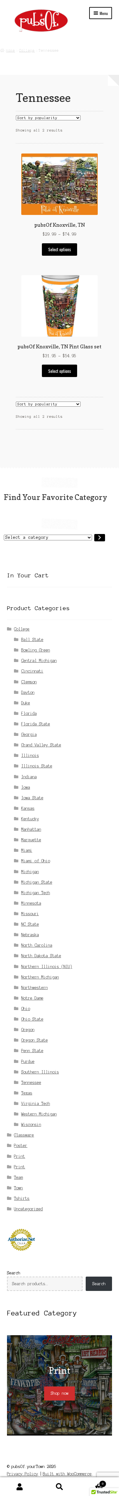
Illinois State (36, 766)
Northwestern (34, 988)
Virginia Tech (35, 1103)
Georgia (29, 734)
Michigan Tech (35, 893)
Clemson (29, 682)
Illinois (30, 755)
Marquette (31, 840)
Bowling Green (35, 650)
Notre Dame (32, 998)
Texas (26, 1093)
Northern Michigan (40, 977)
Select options (59, 249)
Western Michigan (39, 1114)
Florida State (35, 724)
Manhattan (31, 829)
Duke (25, 703)
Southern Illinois (40, 1072)
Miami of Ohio (35, 861)
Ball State (32, 640)
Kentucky (30, 819)
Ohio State (32, 1019)
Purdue (28, 1061)
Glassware (24, 1135)
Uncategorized (28, 1209)
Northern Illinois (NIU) (46, 967)
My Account (20, 1487)
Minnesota (31, 903)
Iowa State (32, 798)
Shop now (60, 1393)
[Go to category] (99, 537)
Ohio (25, 1009)
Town (18, 1188)
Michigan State (36, 882)
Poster (20, 1145)
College (27, 50)
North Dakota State (41, 956)
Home (10, 50)
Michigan (30, 872)
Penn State (32, 1051)
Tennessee (31, 1082)
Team (18, 1177)
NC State (30, 924)
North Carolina (36, 945)
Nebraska (30, 935)
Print (19, 1156)
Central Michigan (39, 661)
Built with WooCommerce (67, 1474)
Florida (29, 713)
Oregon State (34, 1040)
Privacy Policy (22, 1474)
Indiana (29, 777)
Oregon (28, 1030)
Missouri (30, 914)
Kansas (28, 808)
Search (13, 1273)
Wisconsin (31, 1124)
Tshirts (22, 1198)
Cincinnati (32, 671)
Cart (91, 1482)
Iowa (25, 787)
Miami (26, 850)
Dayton (28, 692)
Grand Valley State (41, 745)
